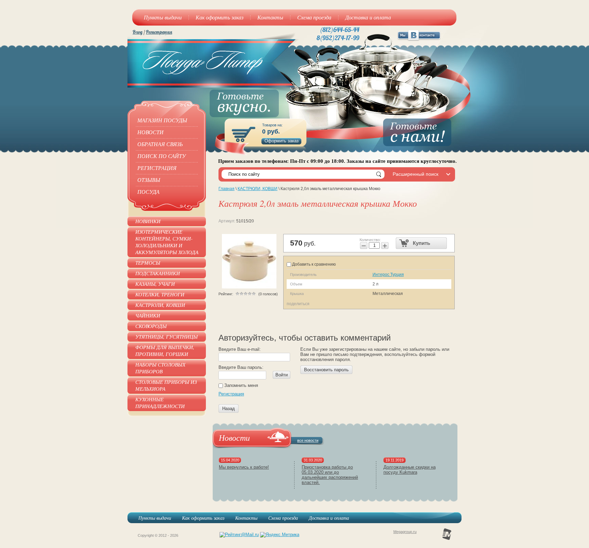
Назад (228, 408)
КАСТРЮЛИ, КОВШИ (257, 188)
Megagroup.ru (405, 532)
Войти (281, 374)
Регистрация (159, 32)
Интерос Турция (388, 274)
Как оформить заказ (203, 518)
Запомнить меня (240, 385)
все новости (307, 440)
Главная (226, 188)
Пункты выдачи (154, 518)
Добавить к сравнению (313, 264)
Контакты (246, 518)
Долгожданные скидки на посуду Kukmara (409, 470)
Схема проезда (283, 518)
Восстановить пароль (326, 369)
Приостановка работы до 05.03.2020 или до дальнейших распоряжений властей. (330, 475)
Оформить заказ (282, 140)
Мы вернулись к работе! (244, 467)
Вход (137, 32)
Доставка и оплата (329, 518)
